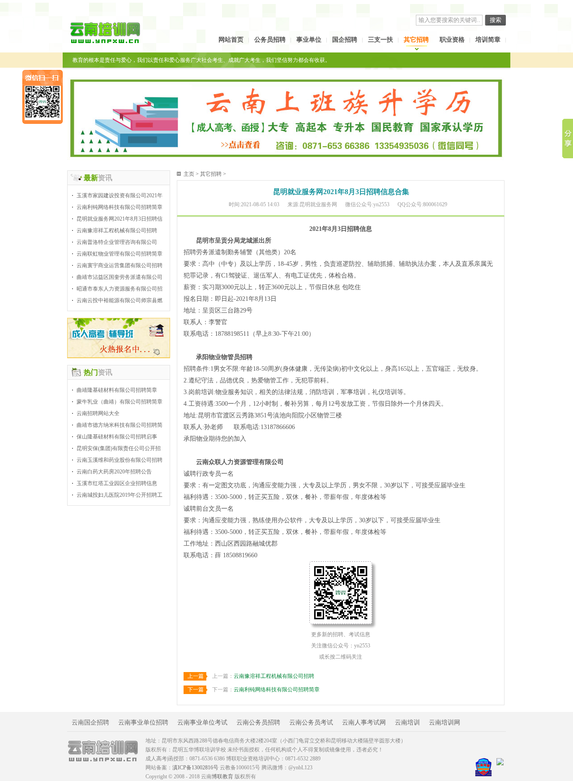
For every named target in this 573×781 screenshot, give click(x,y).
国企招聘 (344, 39)
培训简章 (487, 39)
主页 (189, 174)
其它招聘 (416, 39)
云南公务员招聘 (258, 722)
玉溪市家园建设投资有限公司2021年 (119, 195)
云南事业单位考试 (202, 722)
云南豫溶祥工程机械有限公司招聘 (117, 230)
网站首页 (231, 39)
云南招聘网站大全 (98, 413)
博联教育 (222, 776)
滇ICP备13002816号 (195, 767)
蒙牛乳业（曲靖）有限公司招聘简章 (119, 402)
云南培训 (407, 722)
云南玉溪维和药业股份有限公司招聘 (119, 460)
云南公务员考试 (311, 722)
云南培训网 (444, 722)
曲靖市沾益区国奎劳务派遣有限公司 (119, 277)
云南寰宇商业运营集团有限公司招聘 (119, 265)
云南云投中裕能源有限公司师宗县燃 (119, 300)
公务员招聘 (270, 39)
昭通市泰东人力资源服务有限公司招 (119, 289)
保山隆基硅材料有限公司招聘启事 (117, 437)
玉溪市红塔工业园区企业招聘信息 (117, 483)
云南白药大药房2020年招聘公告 (114, 472)
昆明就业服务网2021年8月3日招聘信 (119, 219)
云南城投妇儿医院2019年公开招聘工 (119, 495)
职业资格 (452, 39)
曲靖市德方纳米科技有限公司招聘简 (119, 425)
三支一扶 (380, 39)
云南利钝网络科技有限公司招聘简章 (119, 207)
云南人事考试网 (364, 722)
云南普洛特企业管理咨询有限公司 (117, 242)
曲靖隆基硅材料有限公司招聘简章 (117, 390)
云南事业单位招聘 (143, 722)
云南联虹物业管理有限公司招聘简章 (119, 254)
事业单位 (308, 39)
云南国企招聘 (90, 722)
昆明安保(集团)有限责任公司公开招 (119, 448)
